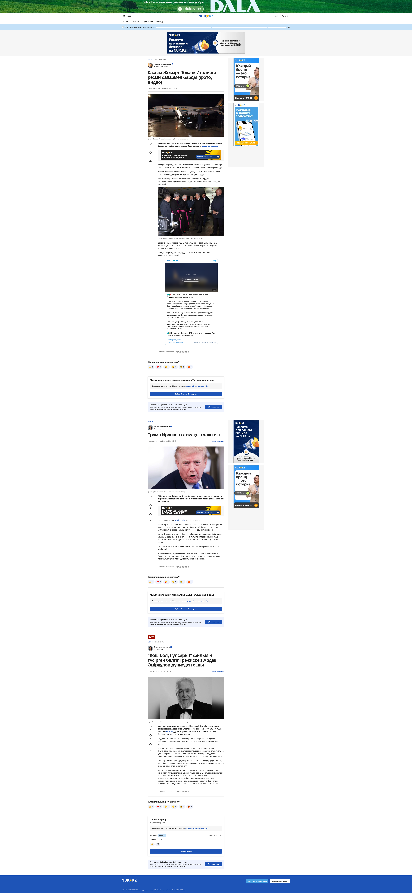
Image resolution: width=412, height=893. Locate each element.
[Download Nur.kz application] (206, 6)
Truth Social (180, 520)
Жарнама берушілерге (280, 881)
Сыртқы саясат (147, 22)
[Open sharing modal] (150, 161)
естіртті (169, 731)
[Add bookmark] (150, 168)
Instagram (215, 407)
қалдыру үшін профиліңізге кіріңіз (196, 386)
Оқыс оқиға (159, 642)
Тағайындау (159, 22)
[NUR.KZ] (206, 16)
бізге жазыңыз (183, 352)
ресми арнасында (210, 146)
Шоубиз (150, 642)
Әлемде (150, 421)
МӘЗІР (129, 16)
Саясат (125, 22)
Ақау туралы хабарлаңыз (257, 881)
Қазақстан (136, 22)
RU (276, 16)
